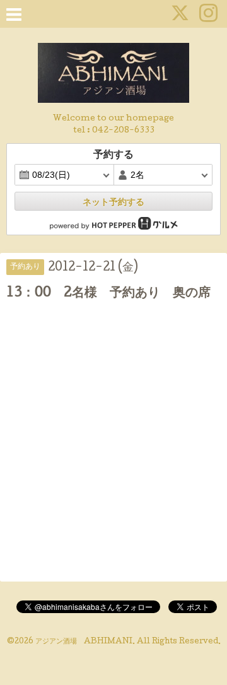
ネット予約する (113, 202)
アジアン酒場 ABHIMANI (83, 642)
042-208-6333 (123, 131)
